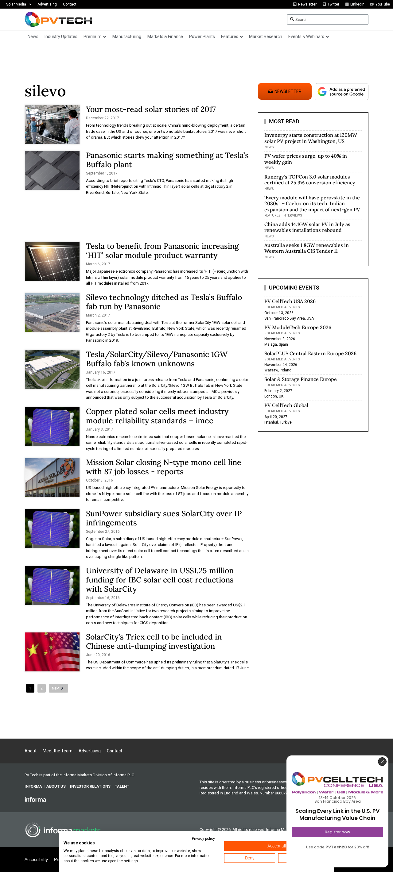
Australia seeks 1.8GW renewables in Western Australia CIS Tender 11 (306, 248)
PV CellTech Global (286, 405)
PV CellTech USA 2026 (290, 301)
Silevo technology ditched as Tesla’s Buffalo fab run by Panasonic (164, 301)
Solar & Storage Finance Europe (300, 379)
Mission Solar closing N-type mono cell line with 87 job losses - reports (163, 466)
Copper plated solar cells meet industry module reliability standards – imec (157, 415)
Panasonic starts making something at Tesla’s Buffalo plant (167, 159)
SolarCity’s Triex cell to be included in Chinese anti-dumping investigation (154, 641)
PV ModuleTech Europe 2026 (297, 327)
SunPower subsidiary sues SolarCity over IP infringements (164, 518)
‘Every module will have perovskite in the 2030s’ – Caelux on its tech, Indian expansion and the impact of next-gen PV (312, 203)
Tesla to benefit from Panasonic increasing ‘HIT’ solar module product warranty (162, 250)
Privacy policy (203, 838)
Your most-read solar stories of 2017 (151, 109)
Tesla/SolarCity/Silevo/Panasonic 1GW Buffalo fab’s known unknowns (157, 358)
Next (56, 688)
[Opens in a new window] (35, 799)
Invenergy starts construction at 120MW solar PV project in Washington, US (310, 138)
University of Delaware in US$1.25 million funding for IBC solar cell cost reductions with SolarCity (160, 580)
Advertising (47, 4)
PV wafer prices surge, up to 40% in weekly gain (305, 159)
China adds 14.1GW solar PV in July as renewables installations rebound (307, 227)
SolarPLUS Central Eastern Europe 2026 (310, 353)
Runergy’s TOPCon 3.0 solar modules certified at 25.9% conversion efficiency (309, 180)
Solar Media (16, 4)
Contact (69, 4)
